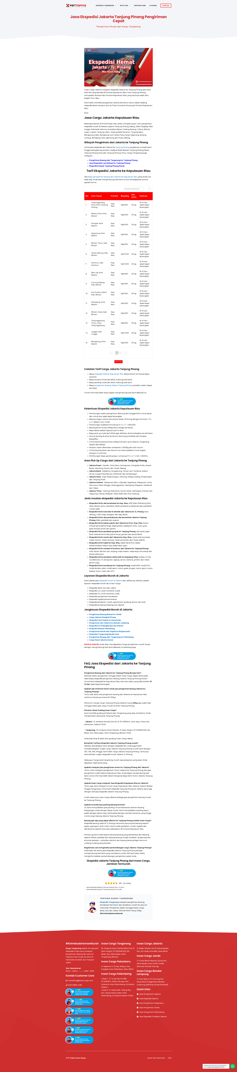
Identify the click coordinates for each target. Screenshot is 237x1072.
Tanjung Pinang (123, 147)
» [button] (126, 353)
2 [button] (120, 353)
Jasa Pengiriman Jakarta (150, 994)
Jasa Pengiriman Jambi (149, 1008)
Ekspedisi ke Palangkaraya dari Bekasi (106, 626)
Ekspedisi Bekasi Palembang (102, 629)
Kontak (166, 5)
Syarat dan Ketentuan (156, 1058)
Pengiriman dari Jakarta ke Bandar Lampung (109, 623)
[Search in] (149, 188)
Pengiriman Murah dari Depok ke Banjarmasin (109, 631)
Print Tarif (118, 362)
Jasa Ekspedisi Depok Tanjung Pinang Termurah (104, 889)
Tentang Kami (140, 5)
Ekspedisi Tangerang (105, 5)
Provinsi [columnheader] (114, 196)
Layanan (153, 5)
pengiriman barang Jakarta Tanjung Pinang (113, 385)
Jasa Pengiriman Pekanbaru (151, 1003)
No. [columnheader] (87, 196)
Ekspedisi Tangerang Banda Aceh (104, 634)
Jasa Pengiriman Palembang (151, 1012)
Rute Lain (124, 5)
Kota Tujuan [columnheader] (96, 196)
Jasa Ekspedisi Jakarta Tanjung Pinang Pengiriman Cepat (118, 19)
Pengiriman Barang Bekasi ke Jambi (105, 614)
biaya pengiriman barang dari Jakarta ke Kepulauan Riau (113, 177)
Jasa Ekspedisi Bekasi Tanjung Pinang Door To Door (105, 887)
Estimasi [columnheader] (143, 196)
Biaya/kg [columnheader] (125, 196)
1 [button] (116, 353)
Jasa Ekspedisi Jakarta (148, 999)
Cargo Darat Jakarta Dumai (101, 640)
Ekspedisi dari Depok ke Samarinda (105, 620)
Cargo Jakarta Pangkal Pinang (102, 617)
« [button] (110, 353)
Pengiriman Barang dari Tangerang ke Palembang (111, 637)
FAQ (169, 1058)
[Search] (146, 188)
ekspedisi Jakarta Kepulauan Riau (109, 374)
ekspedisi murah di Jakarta (110, 581)
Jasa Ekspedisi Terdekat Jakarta (153, 1017)
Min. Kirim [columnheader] (134, 196)
